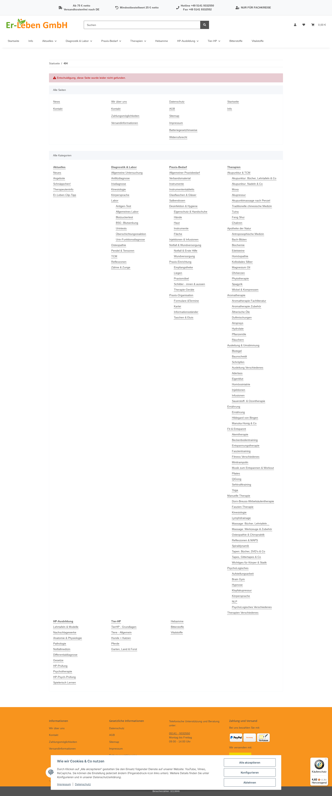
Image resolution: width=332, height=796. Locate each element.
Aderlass (237, 373)
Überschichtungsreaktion (131, 233)
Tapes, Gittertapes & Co (246, 556)
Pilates (236, 473)
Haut (177, 222)
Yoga (235, 490)
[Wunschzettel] (303, 24)
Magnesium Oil (241, 267)
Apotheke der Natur (239, 228)
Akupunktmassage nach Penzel (251, 200)
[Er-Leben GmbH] (37, 24)
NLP (234, 601)
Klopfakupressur (242, 590)
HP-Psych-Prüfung (64, 676)
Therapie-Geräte (184, 289)
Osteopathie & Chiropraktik (248, 534)
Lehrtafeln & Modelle (65, 626)
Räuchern (238, 339)
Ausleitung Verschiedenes (247, 367)
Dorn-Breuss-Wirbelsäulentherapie (253, 501)
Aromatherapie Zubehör (246, 306)
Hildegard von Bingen (245, 417)
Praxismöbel (181, 278)
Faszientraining (241, 451)
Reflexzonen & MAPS (245, 540)
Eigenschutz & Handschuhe (190, 211)
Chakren (237, 222)
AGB (172, 108)
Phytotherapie (240, 278)
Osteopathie (118, 245)
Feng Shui (238, 217)
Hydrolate (238, 328)
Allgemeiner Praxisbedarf (184, 172)
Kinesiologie (118, 189)
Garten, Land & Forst (124, 649)
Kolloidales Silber (242, 261)
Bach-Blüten (239, 239)
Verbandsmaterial (180, 178)
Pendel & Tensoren (122, 250)
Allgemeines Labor (127, 211)
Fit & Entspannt (236, 428)
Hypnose (237, 584)
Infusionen (238, 395)
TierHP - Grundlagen (123, 626)
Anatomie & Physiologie (67, 637)
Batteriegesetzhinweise (183, 130)
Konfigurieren (250, 772)
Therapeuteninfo (63, 189)
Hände (178, 217)
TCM (114, 256)
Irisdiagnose (118, 183)
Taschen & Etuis (183, 317)
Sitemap (174, 115)
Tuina (235, 211)
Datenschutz (176, 101)
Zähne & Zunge (120, 267)
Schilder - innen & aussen (189, 284)
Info (30, 40)
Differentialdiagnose (65, 654)
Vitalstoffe (177, 632)
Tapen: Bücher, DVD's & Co (248, 551)
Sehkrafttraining (241, 484)
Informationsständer (186, 311)
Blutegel (237, 350)
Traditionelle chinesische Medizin (252, 206)
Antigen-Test (123, 206)
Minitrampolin (240, 462)
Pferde (115, 643)
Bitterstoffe (177, 626)
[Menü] (326, 760)
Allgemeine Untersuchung (127, 172)
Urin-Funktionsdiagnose (130, 239)
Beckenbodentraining (245, 439)
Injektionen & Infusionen (183, 239)
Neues (57, 172)
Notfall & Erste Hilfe (185, 250)
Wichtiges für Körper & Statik (249, 562)
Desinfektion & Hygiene (183, 206)
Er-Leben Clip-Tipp (64, 194)
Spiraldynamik (240, 545)
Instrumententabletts (181, 189)
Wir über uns (119, 101)
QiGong (236, 478)
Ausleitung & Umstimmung (243, 345)
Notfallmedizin (61, 649)
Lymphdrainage (241, 517)
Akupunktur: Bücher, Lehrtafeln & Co (254, 178)
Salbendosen (177, 200)
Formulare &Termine (186, 300)
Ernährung (233, 406)
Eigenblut (237, 378)
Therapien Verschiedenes (242, 612)
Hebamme (177, 621)
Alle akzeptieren (249, 762)
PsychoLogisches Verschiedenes (252, 607)
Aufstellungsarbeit (243, 573)
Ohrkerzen (238, 272)
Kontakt (57, 108)
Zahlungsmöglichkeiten (125, 115)
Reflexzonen (118, 261)
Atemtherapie (240, 434)
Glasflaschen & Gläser (182, 194)
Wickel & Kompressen (245, 289)
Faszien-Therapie (242, 506)
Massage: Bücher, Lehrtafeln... (250, 523)
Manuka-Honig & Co (244, 423)
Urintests (121, 228)
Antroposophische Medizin (248, 233)
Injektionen (238, 389)
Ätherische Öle (241, 311)
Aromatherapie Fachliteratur (249, 300)
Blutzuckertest (124, 217)
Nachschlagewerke (64, 632)
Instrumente (176, 183)
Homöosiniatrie (241, 384)
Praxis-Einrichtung (180, 261)
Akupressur (239, 194)
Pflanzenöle (239, 334)
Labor (114, 200)
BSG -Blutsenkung (127, 222)
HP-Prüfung (60, 665)
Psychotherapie (62, 671)
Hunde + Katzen (121, 637)
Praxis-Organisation (181, 295)
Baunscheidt (239, 356)
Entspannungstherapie (245, 445)
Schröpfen (238, 362)
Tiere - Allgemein (121, 632)
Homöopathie (240, 256)
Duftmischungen (242, 317)
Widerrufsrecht (178, 137)
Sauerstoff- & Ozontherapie (248, 401)
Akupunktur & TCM (238, 172)
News (56, 101)
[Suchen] (204, 25)
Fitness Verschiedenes (245, 456)
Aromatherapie (236, 295)
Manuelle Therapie (238, 495)
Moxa (235, 189)
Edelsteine (238, 250)
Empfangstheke (183, 267)
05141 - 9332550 (179, 733)
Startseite (13, 40)
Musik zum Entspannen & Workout (253, 467)
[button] (295, 24)
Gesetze (58, 660)
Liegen (178, 272)
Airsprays (237, 323)
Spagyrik (237, 284)
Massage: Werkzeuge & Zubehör (252, 529)
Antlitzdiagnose (120, 178)
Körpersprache (120, 194)
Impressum (176, 122)
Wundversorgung (184, 256)
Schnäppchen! (62, 183)
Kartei (177, 306)
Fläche (178, 233)
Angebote (59, 178)
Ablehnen (249, 782)
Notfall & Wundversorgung (185, 245)
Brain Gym (238, 579)
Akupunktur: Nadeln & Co (247, 183)
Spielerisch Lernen (64, 682)
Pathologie (59, 643)
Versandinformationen (124, 122)
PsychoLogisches (237, 568)
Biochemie (238, 245)
